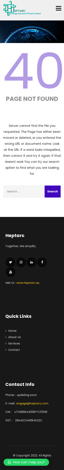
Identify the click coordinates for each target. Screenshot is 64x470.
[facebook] (42, 262)
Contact (14, 350)
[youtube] (10, 272)
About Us (14, 337)
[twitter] (10, 262)
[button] (26, 462)
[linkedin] (31, 262)
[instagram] (21, 262)
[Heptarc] (22, 8)
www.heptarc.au (27, 283)
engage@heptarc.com (32, 403)
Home (12, 331)
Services (14, 343)
